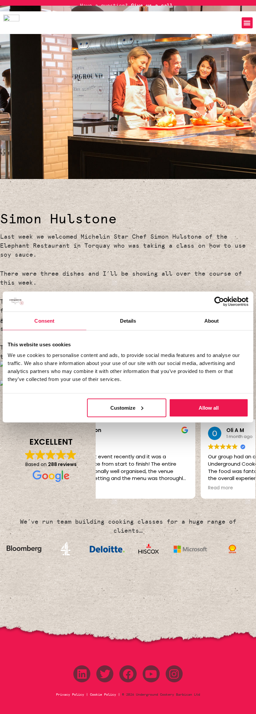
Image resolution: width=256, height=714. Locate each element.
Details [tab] (128, 321)
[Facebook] (127, 673)
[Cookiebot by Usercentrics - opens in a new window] (219, 302)
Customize (122, 407)
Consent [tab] (44, 321)
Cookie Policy (103, 695)
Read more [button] (118, 488)
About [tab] (211, 321)
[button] (247, 22)
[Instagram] (174, 673)
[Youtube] (151, 673)
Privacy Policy (71, 695)
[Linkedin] (81, 673)
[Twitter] (104, 673)
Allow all (209, 407)
